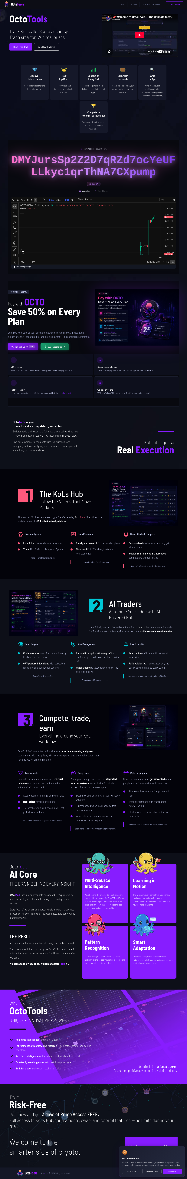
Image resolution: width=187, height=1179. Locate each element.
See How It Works (46, 46)
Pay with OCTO (24, 346)
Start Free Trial (20, 46)
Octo (44, 1173)
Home (123, 4)
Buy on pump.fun (55, 346)
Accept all (172, 1171)
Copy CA (95, 184)
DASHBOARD (176, 4)
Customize (131, 1171)
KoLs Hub (133, 4)
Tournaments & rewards (151, 4)
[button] (143, 503)
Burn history (103, 191)
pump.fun (86, 191)
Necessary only (152, 1171)
